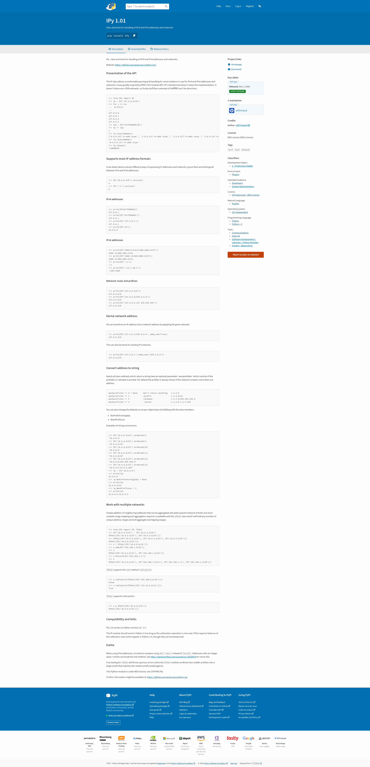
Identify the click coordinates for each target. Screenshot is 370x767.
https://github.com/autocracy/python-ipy (167, 677)
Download (236, 69)
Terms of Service (245, 702)
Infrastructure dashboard (190, 706)
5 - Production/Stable (242, 166)
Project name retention (160, 713)
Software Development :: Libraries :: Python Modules (245, 241)
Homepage (236, 64)
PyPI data (233, 82)
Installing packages (158, 702)
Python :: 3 (237, 224)
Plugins (235, 174)
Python (235, 221)
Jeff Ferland (241, 125)
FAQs (152, 717)
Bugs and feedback (217, 702)
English (235, 203)
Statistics (183, 709)
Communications (240, 232)
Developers (237, 183)
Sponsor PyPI (215, 713)
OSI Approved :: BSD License (245, 195)
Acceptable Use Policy (248, 717)
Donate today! (113, 722)
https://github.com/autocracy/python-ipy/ (135, 65)
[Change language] (260, 6)
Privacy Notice (244, 713)
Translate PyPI (215, 709)
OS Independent (240, 212)
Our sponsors (185, 717)
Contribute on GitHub (218, 706)
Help (219, 6)
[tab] (115, 49)
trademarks (161, 763)
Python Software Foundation (119, 704)
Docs (228, 6)
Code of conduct (245, 709)
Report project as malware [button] (246, 254)
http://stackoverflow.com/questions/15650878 (173, 656)
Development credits (218, 717)
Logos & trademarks (188, 713)
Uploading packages (158, 706)
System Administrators (243, 186)
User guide (154, 709)
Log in (238, 6)
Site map (233, 763)
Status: (120, 715)
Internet (236, 236)
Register (250, 6)
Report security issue (247, 706)
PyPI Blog (183, 702)
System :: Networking (242, 245)
